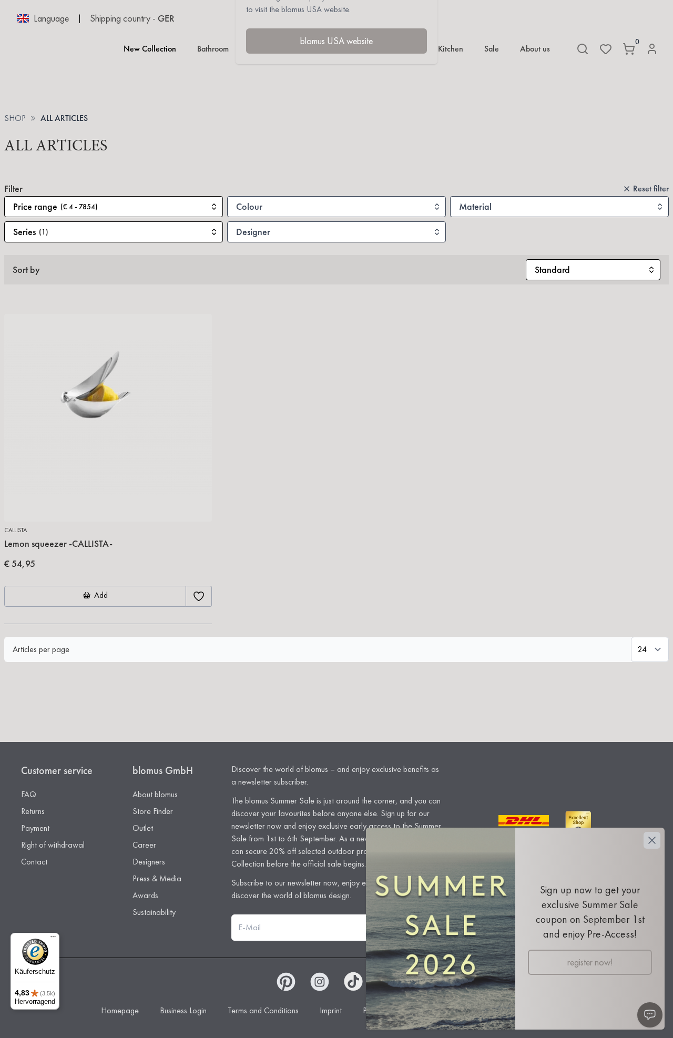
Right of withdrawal (53, 844)
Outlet (142, 827)
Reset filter (651, 188)
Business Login (183, 1010)
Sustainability (154, 912)
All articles (64, 118)
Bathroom (213, 48)
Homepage (120, 1010)
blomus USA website (336, 41)
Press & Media (156, 878)
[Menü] (53, 939)
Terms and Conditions (263, 1010)
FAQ (28, 794)
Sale (491, 48)
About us (535, 48)
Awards (145, 895)
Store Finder (152, 811)
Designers (148, 861)
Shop (15, 118)
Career (144, 844)
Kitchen (450, 48)
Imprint (331, 1010)
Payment (35, 827)
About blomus (155, 794)
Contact (34, 861)
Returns (33, 811)
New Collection (150, 48)
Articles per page (41, 649)
